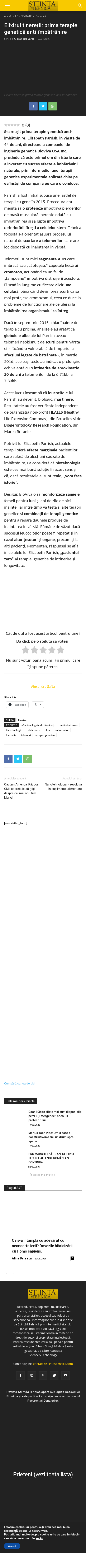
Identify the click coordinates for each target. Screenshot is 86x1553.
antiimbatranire (69, 725)
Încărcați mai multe (41, 1175)
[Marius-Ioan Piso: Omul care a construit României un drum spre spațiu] (14, 1138)
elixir (47, 730)
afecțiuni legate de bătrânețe (38, 725)
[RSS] (43, 1375)
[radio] (25, 650)
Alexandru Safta (24, 38)
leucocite (11, 735)
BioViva (22, 720)
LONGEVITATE (23, 16)
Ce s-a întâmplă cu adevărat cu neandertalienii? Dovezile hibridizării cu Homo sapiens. (42, 1245)
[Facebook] (20, 1375)
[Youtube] (65, 1375)
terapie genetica (45, 735)
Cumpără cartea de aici (19, 1083)
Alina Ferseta (22, 1258)
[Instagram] (32, 1375)
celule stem (33, 730)
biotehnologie (14, 730)
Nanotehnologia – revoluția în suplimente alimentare (63, 787)
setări (39, 1538)
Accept (12, 1546)
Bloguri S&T (14, 1187)
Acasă (7, 16)
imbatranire (62, 730)
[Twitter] (54, 1375)
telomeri (26, 735)
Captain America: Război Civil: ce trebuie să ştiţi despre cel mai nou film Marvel (21, 791)
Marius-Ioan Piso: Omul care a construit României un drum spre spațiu (50, 1137)
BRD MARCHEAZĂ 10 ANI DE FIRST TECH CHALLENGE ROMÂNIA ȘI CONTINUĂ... (51, 1158)
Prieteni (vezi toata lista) (43, 1474)
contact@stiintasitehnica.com (53, 1364)
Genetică (40, 16)
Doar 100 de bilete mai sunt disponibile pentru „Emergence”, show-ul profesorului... (54, 1116)
